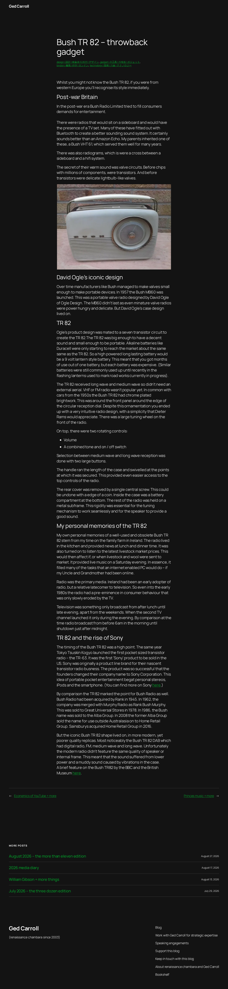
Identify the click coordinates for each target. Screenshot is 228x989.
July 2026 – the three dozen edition (40, 891)
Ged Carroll (19, 6)
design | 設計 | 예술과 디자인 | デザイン (78, 62)
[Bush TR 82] (114, 268)
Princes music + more (199, 796)
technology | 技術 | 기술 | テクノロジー (111, 65)
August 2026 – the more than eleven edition (47, 856)
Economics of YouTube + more (35, 796)
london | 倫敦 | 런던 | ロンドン (73, 65)
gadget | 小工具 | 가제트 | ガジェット (120, 62)
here (156, 685)
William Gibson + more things (34, 879)
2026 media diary (24, 868)
